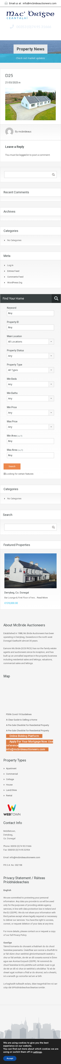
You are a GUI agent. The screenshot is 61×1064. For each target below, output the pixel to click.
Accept (10, 1058)
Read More (42, 597)
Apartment (11, 768)
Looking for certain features (19, 474)
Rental (9, 795)
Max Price (12, 421)
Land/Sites (11, 790)
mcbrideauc (25, 131)
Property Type (14, 364)
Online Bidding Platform (24, 736)
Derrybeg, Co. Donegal (16, 592)
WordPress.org (14, 282)
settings (37, 1052)
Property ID (13, 322)
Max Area (15, 450)
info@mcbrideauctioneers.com (39, 3)
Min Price (12, 407)
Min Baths (12, 393)
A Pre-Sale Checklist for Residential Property (27, 725)
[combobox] (30, 342)
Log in (10, 265)
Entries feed (13, 271)
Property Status (15, 350)
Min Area (14, 435)
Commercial (12, 774)
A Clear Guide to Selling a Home (21, 719)
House (9, 784)
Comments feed (15, 277)
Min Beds (12, 378)
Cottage (10, 779)
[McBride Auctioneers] (30, 15)
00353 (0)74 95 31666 (33, 27)
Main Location (14, 336)
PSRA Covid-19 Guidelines (19, 714)
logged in (24, 155)
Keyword (11, 307)
